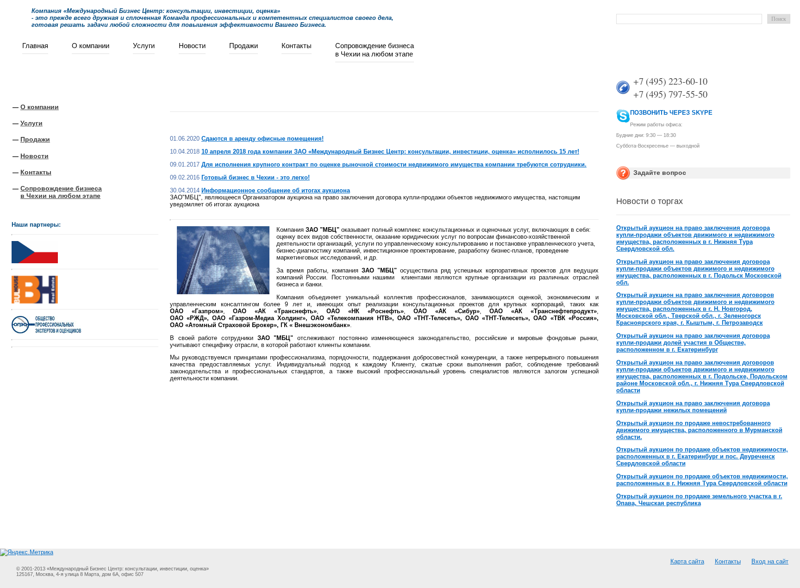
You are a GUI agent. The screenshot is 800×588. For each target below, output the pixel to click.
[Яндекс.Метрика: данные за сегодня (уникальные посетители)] (26, 552)
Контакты (296, 46)
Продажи (243, 46)
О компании (90, 46)
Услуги (144, 46)
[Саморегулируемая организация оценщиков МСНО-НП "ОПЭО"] (46, 331)
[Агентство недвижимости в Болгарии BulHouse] (35, 287)
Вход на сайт (769, 561)
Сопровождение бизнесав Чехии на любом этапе (374, 50)
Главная (35, 46)
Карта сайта (687, 561)
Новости (192, 46)
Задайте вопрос (659, 172)
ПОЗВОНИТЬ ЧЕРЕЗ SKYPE (671, 112)
